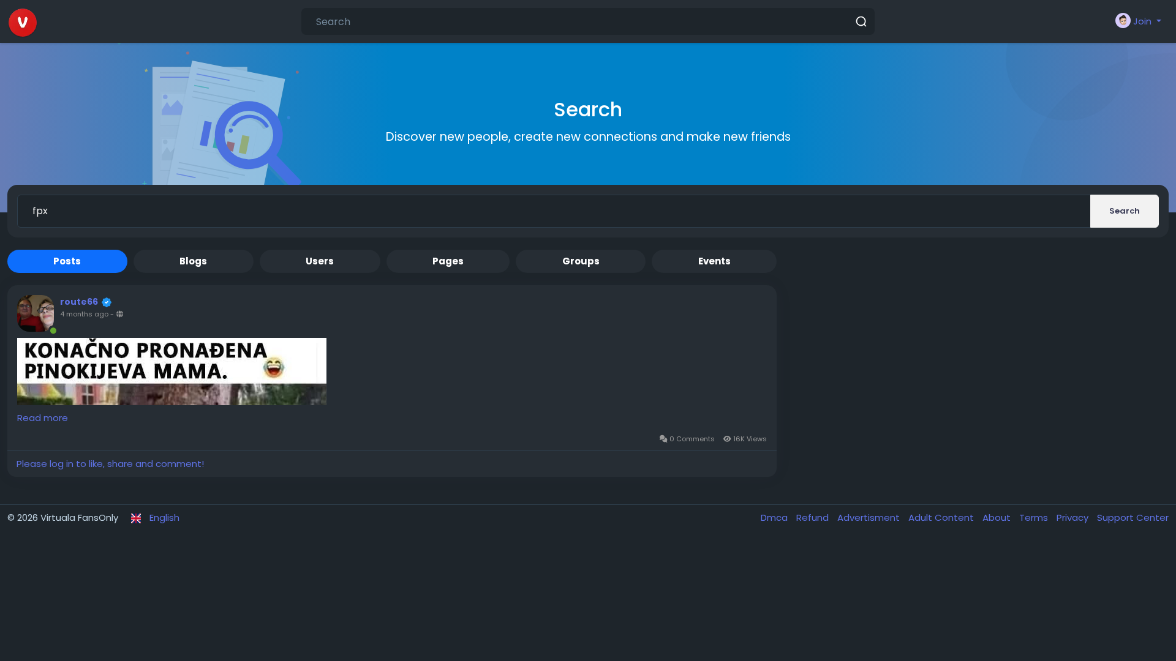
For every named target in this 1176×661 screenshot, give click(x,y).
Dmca (775, 517)
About (997, 517)
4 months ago (84, 314)
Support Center (1133, 517)
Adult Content (942, 517)
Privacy (1074, 517)
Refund (813, 517)
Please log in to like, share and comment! (110, 463)
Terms (1034, 517)
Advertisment (869, 517)
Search (1124, 211)
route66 (79, 302)
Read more (42, 417)
